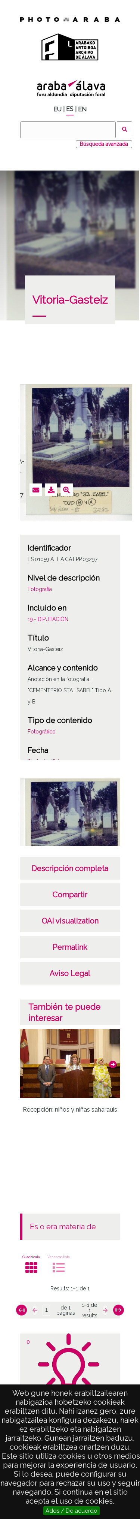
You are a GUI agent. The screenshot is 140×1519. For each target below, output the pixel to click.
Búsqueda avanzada (104, 144)
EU (57, 109)
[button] (112, 1064)
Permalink (70, 947)
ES (70, 108)
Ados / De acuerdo (71, 1510)
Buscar (124, 129)
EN (82, 109)
